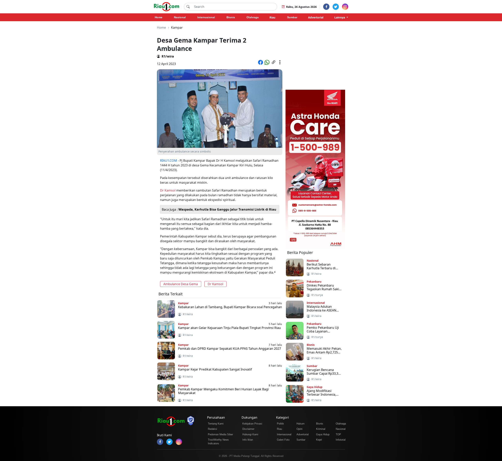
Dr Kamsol (168, 190)
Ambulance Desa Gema (180, 284)
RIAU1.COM (168, 160)
